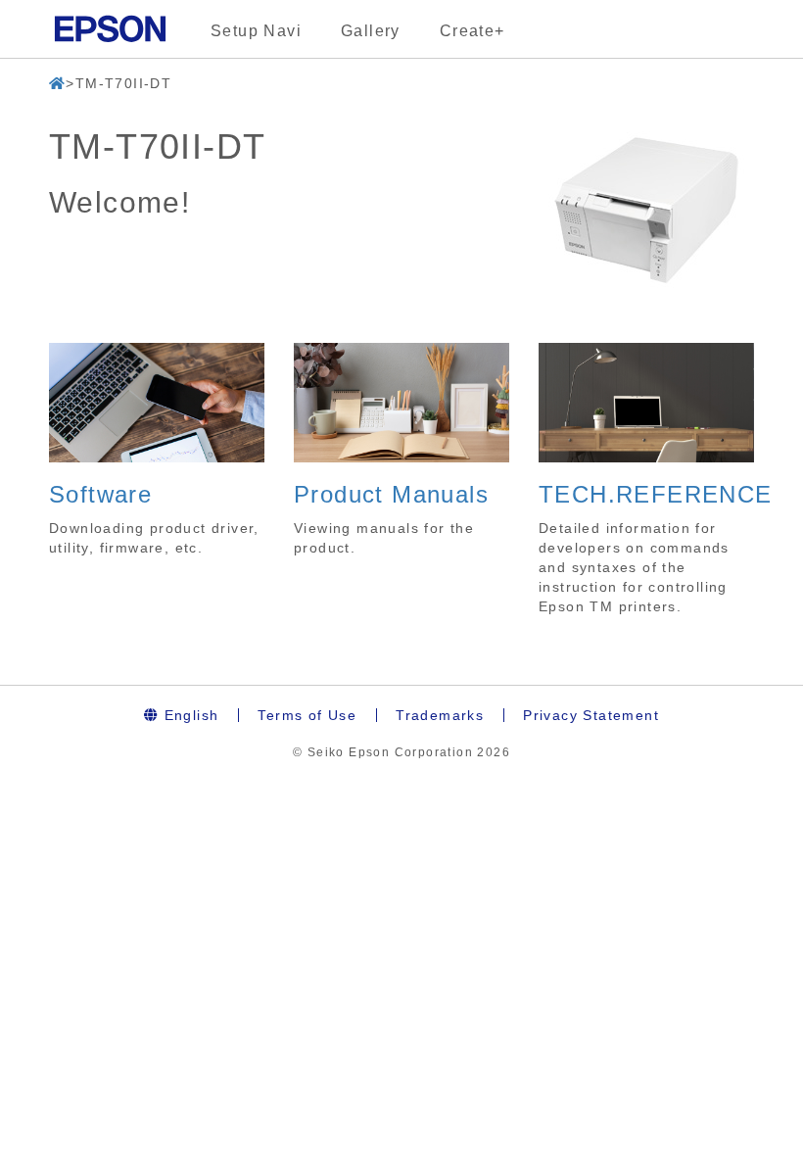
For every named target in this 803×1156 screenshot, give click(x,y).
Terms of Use (307, 715)
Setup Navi (256, 31)
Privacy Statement (591, 715)
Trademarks (440, 715)
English (188, 715)
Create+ (472, 31)
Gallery (371, 31)
